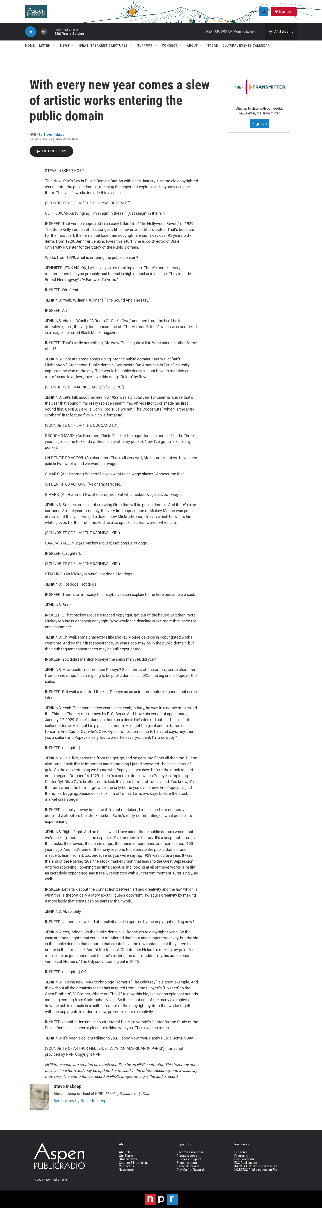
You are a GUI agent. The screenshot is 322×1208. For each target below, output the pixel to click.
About (192, 45)
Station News (128, 1159)
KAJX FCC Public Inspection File (255, 1166)
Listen (45, 45)
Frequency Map (245, 1159)
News (64, 45)
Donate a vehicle (188, 1155)
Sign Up (259, 123)
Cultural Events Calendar (246, 45)
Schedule (240, 1152)
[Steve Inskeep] (39, 1097)
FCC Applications (246, 1162)
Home (30, 45)
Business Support (189, 1159)
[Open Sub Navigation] (54, 45)
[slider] (50, 31)
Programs (241, 1155)
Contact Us (126, 1166)
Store (212, 45)
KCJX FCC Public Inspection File (255, 1169)
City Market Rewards (191, 1169)
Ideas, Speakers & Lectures (103, 45)
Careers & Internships (134, 1162)
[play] (30, 31)
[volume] (44, 32)
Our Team (126, 1155)
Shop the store (187, 1162)
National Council (188, 1166)
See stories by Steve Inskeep (80, 1100)
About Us (125, 1152)
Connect (169, 45)
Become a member (190, 1152)
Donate (285, 11)
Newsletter (126, 1169)
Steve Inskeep (53, 134)
